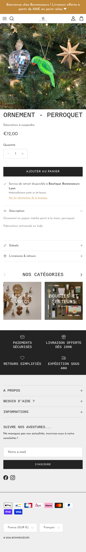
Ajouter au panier (43, 171)
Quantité (9, 145)
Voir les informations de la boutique (28, 198)
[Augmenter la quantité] (23, 153)
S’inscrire (43, 464)
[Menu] (4, 18)
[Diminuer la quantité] (7, 153)
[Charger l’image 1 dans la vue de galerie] (43, 66)
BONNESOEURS (20, 538)
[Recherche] (13, 18)
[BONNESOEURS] (43, 18)
